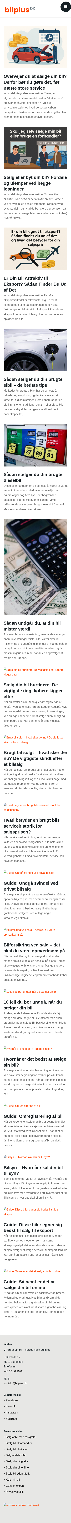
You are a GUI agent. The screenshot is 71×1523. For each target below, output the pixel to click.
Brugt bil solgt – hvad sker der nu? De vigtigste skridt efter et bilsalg (35, 758)
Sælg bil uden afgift (17, 1473)
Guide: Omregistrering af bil (33, 1116)
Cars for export (15, 1485)
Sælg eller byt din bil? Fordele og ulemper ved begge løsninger (35, 183)
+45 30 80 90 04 (13, 1371)
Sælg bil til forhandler (19, 1443)
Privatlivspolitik (15, 1491)
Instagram (12, 1412)
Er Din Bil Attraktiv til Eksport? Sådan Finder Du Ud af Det (35, 284)
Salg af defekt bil (16, 1455)
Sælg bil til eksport (17, 1449)
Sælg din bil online (17, 1467)
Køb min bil (13, 1479)
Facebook (12, 1400)
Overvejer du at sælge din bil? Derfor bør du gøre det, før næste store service (35, 82)
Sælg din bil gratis (17, 1461)
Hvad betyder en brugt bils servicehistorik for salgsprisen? (32, 826)
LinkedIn (11, 1406)
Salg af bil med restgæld (21, 1437)
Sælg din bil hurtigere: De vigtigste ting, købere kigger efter (33, 690)
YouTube (11, 1418)
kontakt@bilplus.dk (15, 1383)
